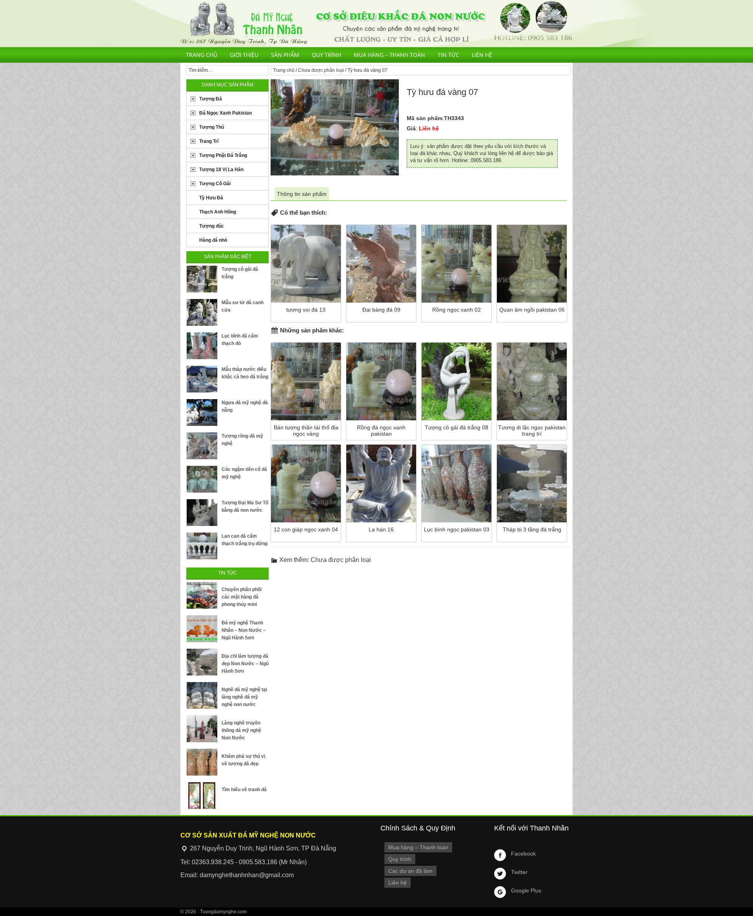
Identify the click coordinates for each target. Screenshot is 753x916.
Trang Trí (208, 141)
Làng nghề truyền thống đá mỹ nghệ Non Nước (241, 730)
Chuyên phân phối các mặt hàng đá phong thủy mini (242, 597)
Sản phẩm (285, 54)
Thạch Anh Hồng (217, 212)
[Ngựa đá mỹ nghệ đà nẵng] (202, 412)
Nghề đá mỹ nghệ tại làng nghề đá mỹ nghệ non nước (244, 697)
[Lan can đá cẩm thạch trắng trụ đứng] (202, 546)
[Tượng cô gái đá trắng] (202, 279)
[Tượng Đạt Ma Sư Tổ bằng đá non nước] (202, 512)
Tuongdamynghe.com (223, 911)
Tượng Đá (210, 99)
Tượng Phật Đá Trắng (223, 155)
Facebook (523, 853)
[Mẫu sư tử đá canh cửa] (202, 312)
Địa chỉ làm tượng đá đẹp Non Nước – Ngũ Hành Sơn (245, 663)
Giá (411, 128)
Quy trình (326, 54)
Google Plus (526, 890)
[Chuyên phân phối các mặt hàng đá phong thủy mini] (202, 595)
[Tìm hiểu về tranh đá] (202, 795)
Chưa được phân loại (321, 70)
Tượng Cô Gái (215, 183)
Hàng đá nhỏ (213, 240)
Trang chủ (201, 54)
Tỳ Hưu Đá (211, 198)
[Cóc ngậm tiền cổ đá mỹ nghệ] (202, 479)
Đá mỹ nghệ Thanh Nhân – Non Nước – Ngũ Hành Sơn (244, 630)
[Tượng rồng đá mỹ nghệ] (202, 446)
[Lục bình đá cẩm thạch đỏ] (202, 345)
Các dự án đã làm (410, 871)
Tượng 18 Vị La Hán (221, 169)
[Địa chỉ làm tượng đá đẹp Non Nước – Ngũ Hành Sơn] (202, 662)
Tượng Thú (211, 127)
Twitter (519, 872)
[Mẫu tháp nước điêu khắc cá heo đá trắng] (202, 379)
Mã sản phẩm (424, 118)
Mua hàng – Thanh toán (389, 54)
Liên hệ (482, 54)
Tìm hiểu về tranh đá (244, 789)
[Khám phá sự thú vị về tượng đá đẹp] (202, 762)
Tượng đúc (211, 226)
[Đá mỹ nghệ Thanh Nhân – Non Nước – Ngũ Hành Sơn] (202, 628)
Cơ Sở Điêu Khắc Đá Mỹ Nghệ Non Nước (376, 23)
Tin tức (448, 54)
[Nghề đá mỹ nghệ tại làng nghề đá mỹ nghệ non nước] (202, 695)
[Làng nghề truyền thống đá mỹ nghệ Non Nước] (202, 729)
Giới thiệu (244, 54)
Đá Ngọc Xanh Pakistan (225, 113)
